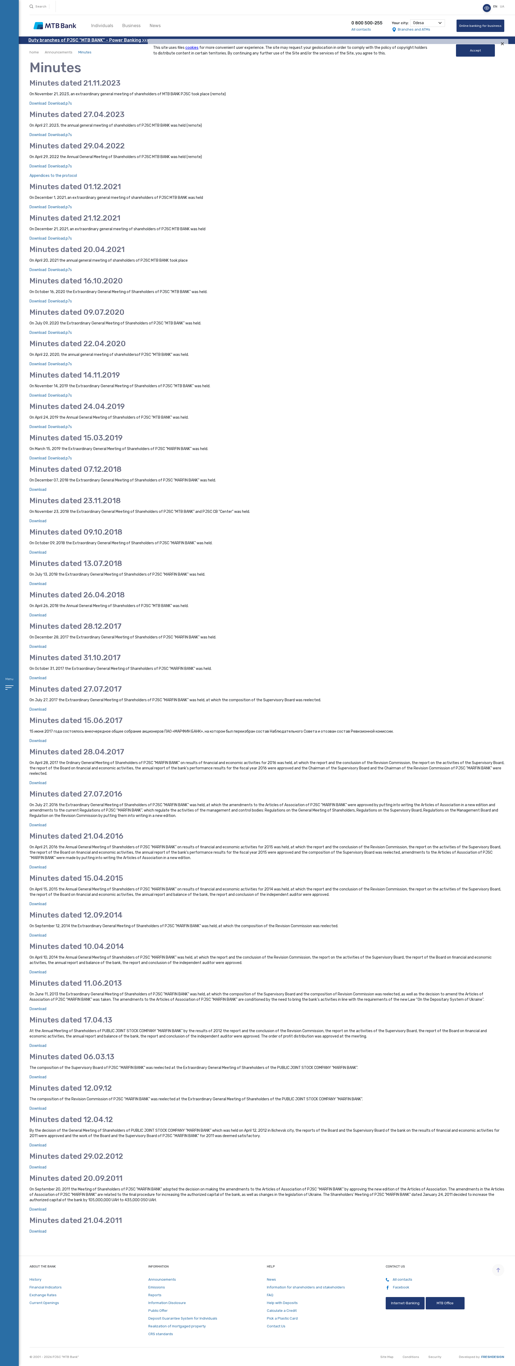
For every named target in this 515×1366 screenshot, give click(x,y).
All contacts (361, 29)
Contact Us (276, 1326)
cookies (191, 47)
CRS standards (160, 1334)
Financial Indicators (46, 1287)
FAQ (270, 1295)
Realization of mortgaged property (177, 1326)
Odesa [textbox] (418, 23)
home (34, 52)
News (155, 25)
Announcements (58, 52)
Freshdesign (492, 1357)
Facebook (400, 1287)
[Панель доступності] (487, 8)
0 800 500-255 (366, 22)
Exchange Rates (43, 1295)
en (495, 7)
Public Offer (158, 1311)
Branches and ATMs (414, 29)
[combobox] (427, 23)
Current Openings (44, 1303)
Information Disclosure (167, 1303)
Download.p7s (60, 103)
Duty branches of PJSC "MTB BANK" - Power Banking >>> (88, 40)
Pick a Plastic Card (282, 1318)
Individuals (102, 25)
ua (502, 7)
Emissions (156, 1287)
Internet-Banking (405, 1303)
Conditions (411, 1357)
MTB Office (445, 1303)
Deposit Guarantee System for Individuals (182, 1318)
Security (435, 1357)
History (35, 1279)
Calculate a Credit (282, 1311)
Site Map (386, 1357)
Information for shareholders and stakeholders (306, 1287)
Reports (154, 1295)
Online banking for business (480, 26)
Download (38, 103)
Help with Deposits (282, 1303)
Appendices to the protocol (53, 175)
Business (131, 25)
